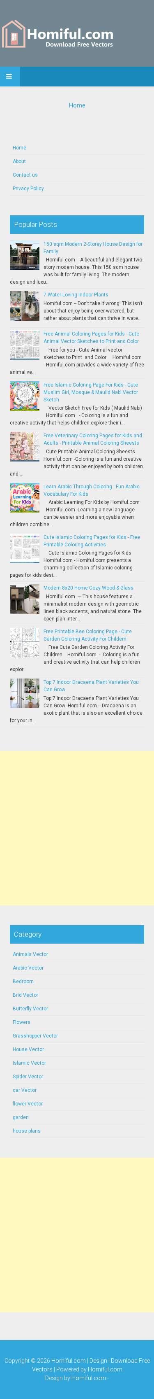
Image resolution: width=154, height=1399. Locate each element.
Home (77, 105)
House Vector (28, 1049)
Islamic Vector (29, 1063)
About (19, 161)
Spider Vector (28, 1077)
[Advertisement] (77, 828)
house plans (27, 1131)
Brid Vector (25, 995)
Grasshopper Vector (35, 1036)
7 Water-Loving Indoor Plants (76, 295)
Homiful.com (105, 1369)
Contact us (25, 175)
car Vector (25, 1090)
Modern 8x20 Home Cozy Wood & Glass (88, 588)
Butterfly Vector (30, 1009)
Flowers (21, 1022)
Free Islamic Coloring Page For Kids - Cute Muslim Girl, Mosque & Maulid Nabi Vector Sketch (91, 392)
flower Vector (28, 1104)
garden (21, 1117)
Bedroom (23, 981)
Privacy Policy (28, 188)
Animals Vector (30, 954)
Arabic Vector (28, 968)
